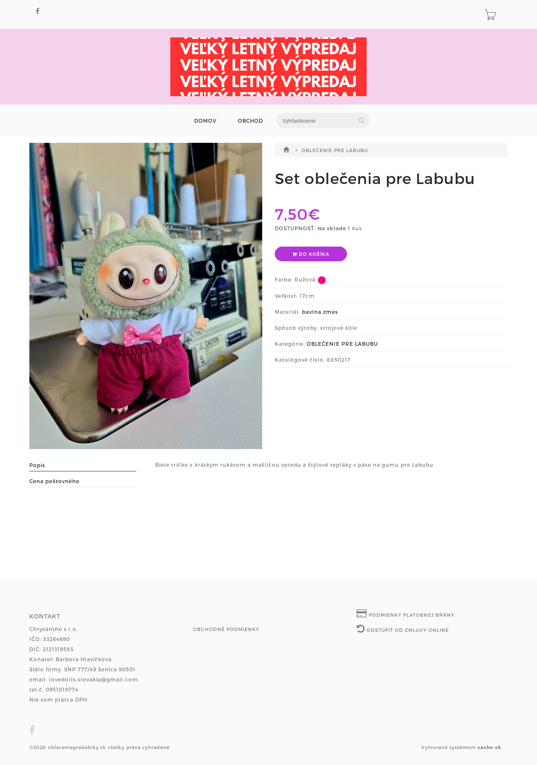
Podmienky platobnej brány (410, 615)
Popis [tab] (37, 465)
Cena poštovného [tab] (54, 481)
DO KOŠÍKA (313, 254)
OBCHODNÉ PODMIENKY (226, 629)
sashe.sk (489, 747)
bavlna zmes (320, 312)
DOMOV (205, 121)
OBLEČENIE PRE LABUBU (335, 150)
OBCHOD (250, 121)
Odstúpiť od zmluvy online (407, 630)
